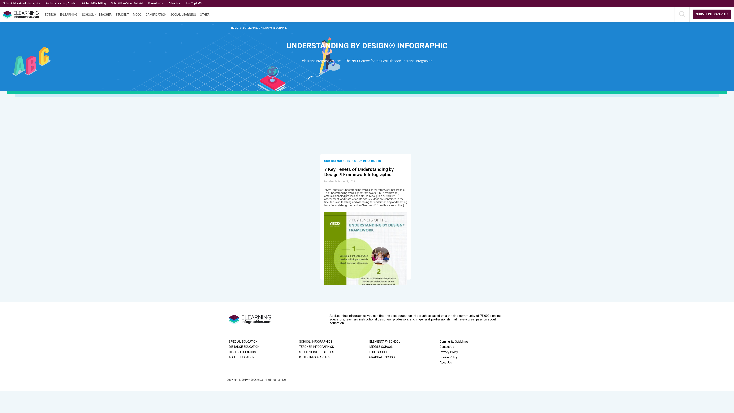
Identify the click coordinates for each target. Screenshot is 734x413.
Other (204, 14)
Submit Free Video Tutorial (127, 3)
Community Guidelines (454, 341)
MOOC (137, 14)
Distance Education (244, 347)
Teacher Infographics (316, 347)
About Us (446, 362)
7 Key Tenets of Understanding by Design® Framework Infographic (359, 172)
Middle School (381, 347)
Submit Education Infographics (21, 3)
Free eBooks (155, 3)
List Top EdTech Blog (93, 3)
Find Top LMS (194, 3)
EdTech (50, 14)
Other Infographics (314, 357)
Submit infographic (712, 14)
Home (235, 28)
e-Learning (68, 14)
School (88, 14)
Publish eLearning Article (61, 3)
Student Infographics (316, 352)
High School (378, 352)
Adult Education (241, 357)
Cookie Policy (448, 357)
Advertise (174, 3)
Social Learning (183, 14)
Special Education (243, 341)
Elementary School (384, 341)
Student (122, 14)
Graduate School (382, 357)
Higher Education (242, 352)
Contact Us (447, 347)
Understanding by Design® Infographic (352, 161)
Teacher (105, 14)
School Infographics (315, 341)
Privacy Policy (449, 352)
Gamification (156, 14)
